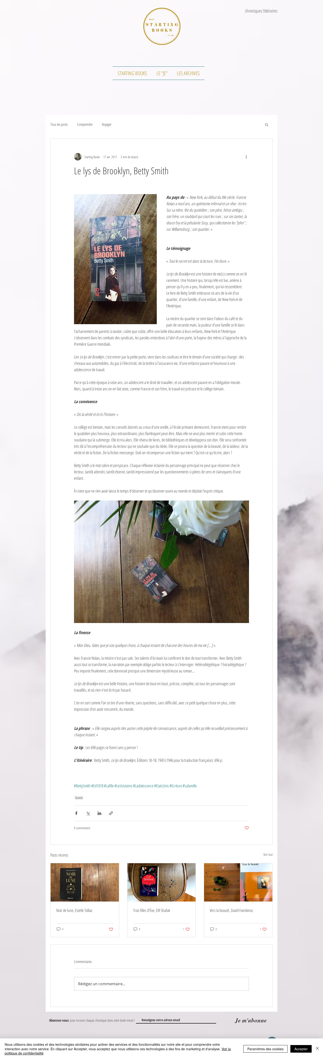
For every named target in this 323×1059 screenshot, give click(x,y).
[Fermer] (317, 1048)
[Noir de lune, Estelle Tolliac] (85, 882)
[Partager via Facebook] (76, 813)
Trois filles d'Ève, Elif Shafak (151, 910)
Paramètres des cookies (265, 1048)
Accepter (301, 1048)
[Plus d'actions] (246, 157)
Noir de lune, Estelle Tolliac (74, 910)
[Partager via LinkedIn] (99, 813)
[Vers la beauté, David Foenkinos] (238, 882)
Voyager (106, 124)
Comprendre (84, 124)
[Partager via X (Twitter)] (88, 813)
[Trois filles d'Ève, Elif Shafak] (161, 882)
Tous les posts (59, 124)
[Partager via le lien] (111, 813)
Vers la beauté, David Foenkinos (231, 910)
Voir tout (268, 854)
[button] (266, 124)
